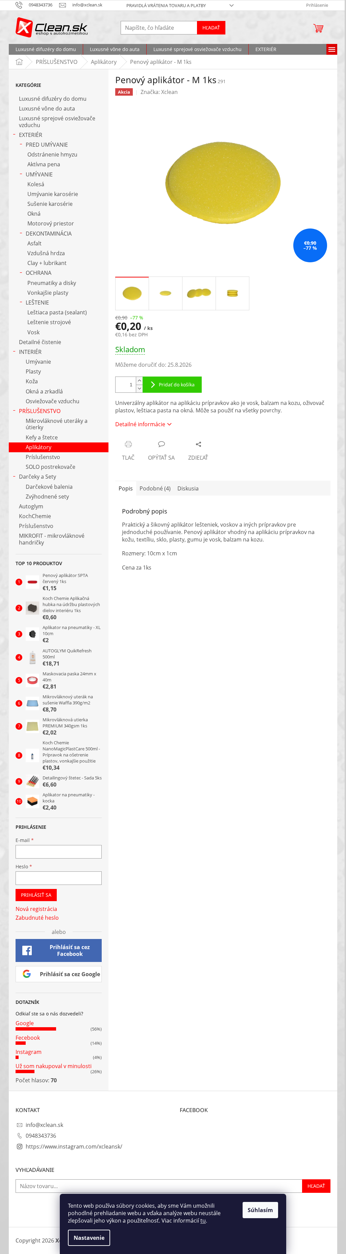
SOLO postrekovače (50, 467)
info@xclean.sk (44, 1125)
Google (25, 1023)
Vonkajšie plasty (47, 292)
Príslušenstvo (43, 457)
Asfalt (34, 243)
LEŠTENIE (37, 302)
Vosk (33, 332)
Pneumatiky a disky (51, 283)
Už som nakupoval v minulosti (54, 1066)
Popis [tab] (126, 488)
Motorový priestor (50, 223)
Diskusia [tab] (188, 488)
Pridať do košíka (177, 384)
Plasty (33, 371)
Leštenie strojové (49, 322)
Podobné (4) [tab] (155, 488)
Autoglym (31, 506)
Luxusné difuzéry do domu (52, 98)
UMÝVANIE (39, 174)
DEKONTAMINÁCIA (49, 233)
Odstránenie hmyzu (52, 154)
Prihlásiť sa (36, 895)
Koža (32, 381)
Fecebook (28, 1037)
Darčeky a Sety (37, 476)
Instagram (29, 1052)
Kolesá (35, 184)
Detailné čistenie (40, 342)
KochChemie (35, 516)
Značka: (159, 92)
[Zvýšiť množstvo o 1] (139, 381)
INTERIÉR (30, 352)
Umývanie (38, 361)
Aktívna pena (43, 164)
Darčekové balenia (49, 486)
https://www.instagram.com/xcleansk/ (74, 1146)
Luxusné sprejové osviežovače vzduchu (57, 121)
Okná (34, 213)
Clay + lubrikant (47, 263)
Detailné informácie (140, 424)
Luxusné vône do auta (47, 108)
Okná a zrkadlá (44, 391)
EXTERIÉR (30, 135)
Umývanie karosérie (52, 194)
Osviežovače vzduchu (52, 401)
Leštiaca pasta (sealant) (57, 312)
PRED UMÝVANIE (47, 144)
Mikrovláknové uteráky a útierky (57, 424)
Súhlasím (260, 1210)
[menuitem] (46, 49)
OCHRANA (38, 272)
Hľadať (211, 27)
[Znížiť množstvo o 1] (139, 388)
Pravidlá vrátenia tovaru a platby (166, 5)
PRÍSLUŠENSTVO (39, 411)
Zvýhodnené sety (47, 496)
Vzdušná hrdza (46, 253)
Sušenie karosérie (50, 204)
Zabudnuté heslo (37, 917)
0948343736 (41, 1135)
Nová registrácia (36, 909)
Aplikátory (38, 447)
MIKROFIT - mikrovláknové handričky (51, 539)
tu (203, 1220)
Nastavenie (89, 1237)
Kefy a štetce (42, 437)
